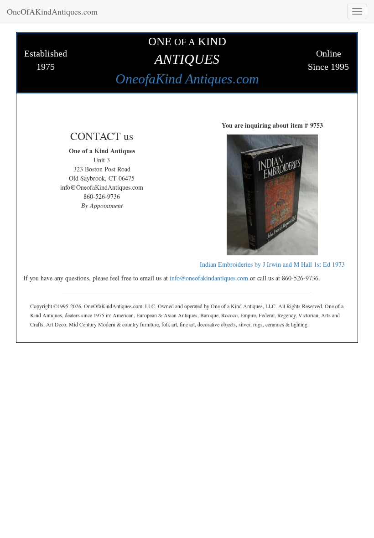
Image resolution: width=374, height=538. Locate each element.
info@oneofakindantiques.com (209, 278)
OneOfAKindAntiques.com (52, 11)
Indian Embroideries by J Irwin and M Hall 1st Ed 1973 (272, 264)
